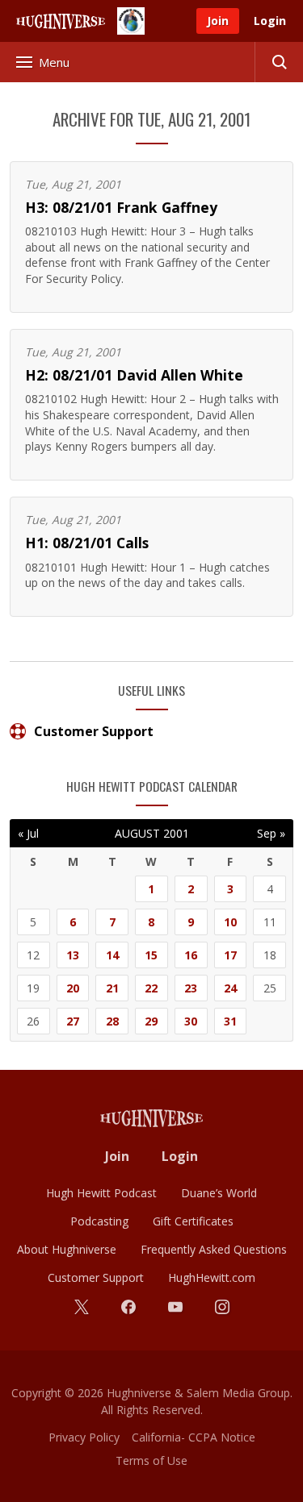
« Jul (28, 833)
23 (190, 988)
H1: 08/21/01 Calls (87, 542)
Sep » (271, 833)
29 (151, 1021)
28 (112, 1021)
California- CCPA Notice (193, 1437)
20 (72, 988)
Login (270, 20)
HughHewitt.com (211, 1277)
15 (151, 955)
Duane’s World (219, 1192)
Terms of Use (151, 1460)
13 (72, 955)
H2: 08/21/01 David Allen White (134, 375)
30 (190, 1021)
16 (190, 955)
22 (151, 988)
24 (230, 988)
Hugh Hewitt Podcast (101, 1192)
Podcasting (99, 1221)
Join (218, 20)
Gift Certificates (193, 1221)
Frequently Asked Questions (214, 1249)
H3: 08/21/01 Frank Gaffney (121, 207)
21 (112, 988)
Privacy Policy (84, 1437)
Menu (54, 62)
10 (230, 922)
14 (112, 955)
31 (230, 1021)
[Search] (279, 62)
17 (230, 955)
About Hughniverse (66, 1249)
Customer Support (94, 731)
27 (72, 1021)
